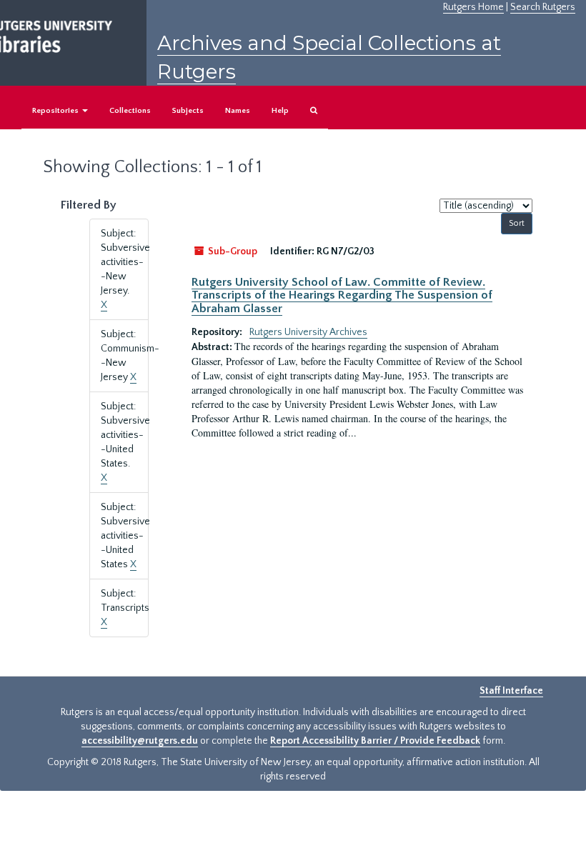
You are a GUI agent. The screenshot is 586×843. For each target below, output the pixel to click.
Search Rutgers (542, 7)
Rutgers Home (473, 7)
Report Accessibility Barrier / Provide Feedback (375, 741)
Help (280, 110)
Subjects (188, 110)
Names (237, 110)
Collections (130, 110)
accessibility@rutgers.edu (139, 741)
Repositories (56, 110)
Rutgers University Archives (308, 332)
